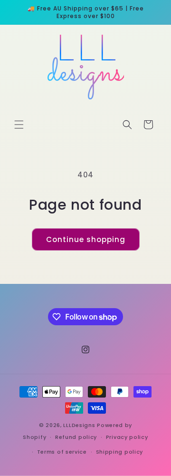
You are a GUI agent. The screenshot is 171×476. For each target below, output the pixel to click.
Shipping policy (119, 452)
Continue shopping (85, 239)
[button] (19, 124)
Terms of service (62, 452)
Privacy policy (127, 437)
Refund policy (76, 437)
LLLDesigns (79, 425)
